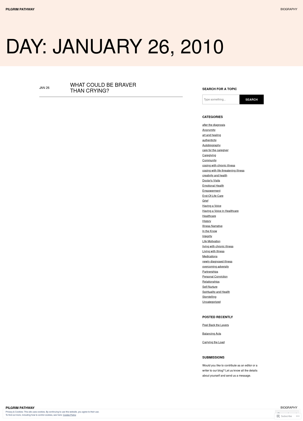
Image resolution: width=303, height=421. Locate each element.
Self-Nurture (209, 287)
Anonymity (209, 130)
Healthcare (209, 216)
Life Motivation (211, 241)
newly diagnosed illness (217, 261)
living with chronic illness (217, 246)
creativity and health (214, 175)
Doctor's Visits (211, 180)
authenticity (209, 140)
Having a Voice (211, 206)
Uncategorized (211, 302)
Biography (289, 9)
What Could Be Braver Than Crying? (103, 87)
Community (209, 160)
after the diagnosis (213, 125)
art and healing (211, 135)
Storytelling (209, 297)
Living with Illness (213, 251)
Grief (205, 201)
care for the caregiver (215, 150)
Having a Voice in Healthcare (220, 211)
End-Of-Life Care (212, 196)
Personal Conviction (215, 276)
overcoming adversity (215, 266)
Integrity (207, 236)
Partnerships (210, 271)
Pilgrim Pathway (20, 9)
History (206, 221)
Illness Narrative (212, 226)
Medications (209, 256)
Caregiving (209, 155)
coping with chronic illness (218, 165)
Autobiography (211, 145)
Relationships (211, 281)
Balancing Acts (211, 333)
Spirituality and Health (216, 292)
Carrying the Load (213, 342)
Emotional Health (213, 185)
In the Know (209, 231)
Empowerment (211, 191)
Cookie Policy (69, 414)
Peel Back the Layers (215, 325)
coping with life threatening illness (223, 170)
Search (251, 99)
